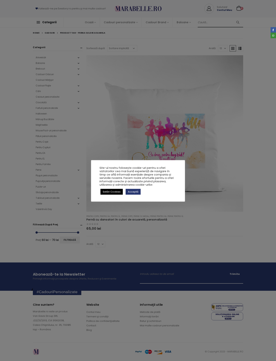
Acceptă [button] (133, 192)
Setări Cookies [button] (112, 192)
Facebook (273, 30)
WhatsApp (273, 35)
